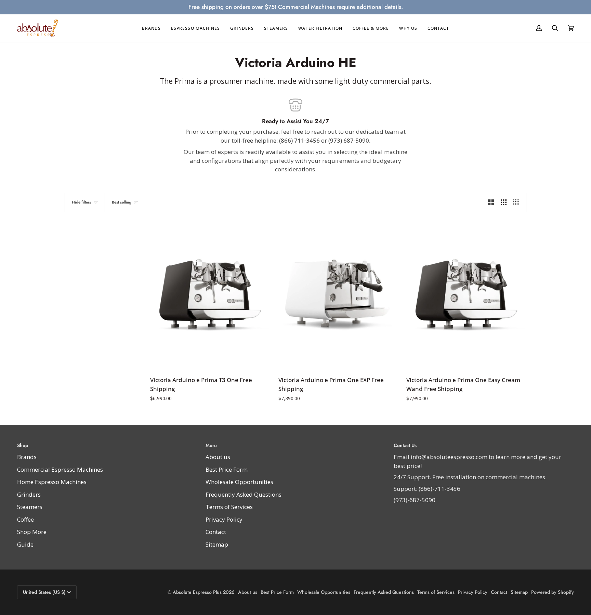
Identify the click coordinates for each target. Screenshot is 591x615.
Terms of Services (229, 507)
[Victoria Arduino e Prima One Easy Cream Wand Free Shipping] (466, 295)
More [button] (211, 445)
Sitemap (217, 544)
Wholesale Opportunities (239, 482)
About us (218, 457)
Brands (27, 457)
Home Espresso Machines (52, 482)
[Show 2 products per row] (491, 202)
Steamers (29, 507)
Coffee (25, 519)
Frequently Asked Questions (243, 494)
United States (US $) (44, 592)
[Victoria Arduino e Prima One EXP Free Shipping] (338, 295)
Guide (25, 544)
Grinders (29, 494)
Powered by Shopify (552, 592)
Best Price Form (227, 469)
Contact (216, 532)
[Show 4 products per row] (518, 202)
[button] (151, 28)
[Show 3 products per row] (503, 202)
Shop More (32, 532)
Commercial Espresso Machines (60, 469)
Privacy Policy (224, 519)
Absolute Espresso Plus (197, 592)
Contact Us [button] (405, 445)
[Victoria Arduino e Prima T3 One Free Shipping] (210, 295)
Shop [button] (22, 445)
